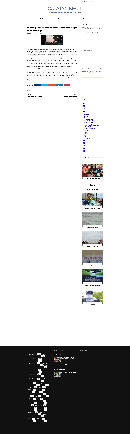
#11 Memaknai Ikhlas (92, 227)
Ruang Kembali (92, 265)
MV (38, 398)
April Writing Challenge (32, 374)
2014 (84, 147)
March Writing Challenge (32, 369)
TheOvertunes (40, 421)
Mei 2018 (43, 378)
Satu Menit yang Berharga (90, 124)
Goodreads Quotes (100, 76)
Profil (88, 18)
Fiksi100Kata (30, 398)
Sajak (46, 365)
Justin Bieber (40, 403)
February (86, 136)
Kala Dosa (92, 304)
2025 (84, 102)
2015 (84, 145)
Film (28, 396)
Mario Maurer (40, 407)
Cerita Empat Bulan (88, 119)
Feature (45, 398)
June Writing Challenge (41, 383)
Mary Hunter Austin (95, 74)
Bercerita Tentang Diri (92, 189)
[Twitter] (84, 1)
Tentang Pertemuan (92, 246)
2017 (84, 142)
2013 (84, 148)
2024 (84, 103)
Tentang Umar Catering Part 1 (91, 128)
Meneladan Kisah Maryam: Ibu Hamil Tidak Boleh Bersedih (92, 284)
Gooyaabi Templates (55, 430)
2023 (84, 105)
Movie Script (30, 421)
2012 (84, 150)
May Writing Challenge (32, 378)
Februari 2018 (30, 387)
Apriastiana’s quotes (86, 66)
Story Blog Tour (31, 412)
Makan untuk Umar (88, 122)
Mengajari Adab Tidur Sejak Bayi (92, 120)
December (87, 113)
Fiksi (58, 18)
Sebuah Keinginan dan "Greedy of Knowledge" (92, 184)
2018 (84, 140)
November (87, 114)
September (87, 117)
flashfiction (30, 389)
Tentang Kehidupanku (78, 18)
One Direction (40, 410)
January (86, 138)
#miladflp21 (44, 414)
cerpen (29, 392)
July (85, 132)
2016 (84, 143)
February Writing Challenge (33, 372)
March (86, 135)
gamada (45, 392)
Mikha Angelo (30, 410)
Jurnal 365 (50, 18)
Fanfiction (29, 418)
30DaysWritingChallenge (32, 361)
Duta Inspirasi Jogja (38, 405)
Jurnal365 (44, 354)
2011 (84, 151)
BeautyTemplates (39, 430)
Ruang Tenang (92, 159)
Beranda (42, 18)
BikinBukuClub (30, 403)
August (86, 130)
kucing (43, 396)
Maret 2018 (44, 374)
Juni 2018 (42, 385)
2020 (84, 110)
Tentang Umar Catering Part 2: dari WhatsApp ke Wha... (92, 126)
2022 (84, 106)
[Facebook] (82, 1)
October (86, 116)
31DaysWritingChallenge (32, 358)
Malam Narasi (30, 407)
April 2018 (30, 383)
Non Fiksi (65, 18)
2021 (84, 108)
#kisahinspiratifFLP (42, 412)
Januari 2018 (39, 418)
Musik (37, 392)
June (85, 133)
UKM (36, 396)
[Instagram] (86, 1)
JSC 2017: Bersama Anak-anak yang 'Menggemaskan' (92, 179)
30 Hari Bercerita (44, 363)
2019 (84, 111)
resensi (39, 389)
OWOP (40, 387)
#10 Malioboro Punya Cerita (92, 208)
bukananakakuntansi (32, 363)
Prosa (29, 405)
